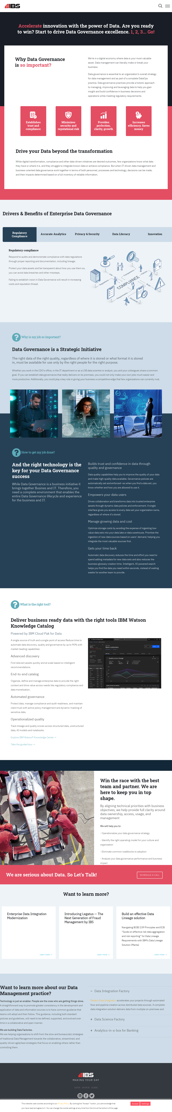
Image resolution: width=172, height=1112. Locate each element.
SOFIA (77, 1087)
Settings (145, 1103)
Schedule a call (150, 875)
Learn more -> (46, 954)
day (96, 1080)
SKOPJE (86, 1087)
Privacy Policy (63, 1103)
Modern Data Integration (103, 1000)
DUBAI (94, 1087)
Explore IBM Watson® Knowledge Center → (33, 737)
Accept (135, 1103)
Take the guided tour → (23, 744)
